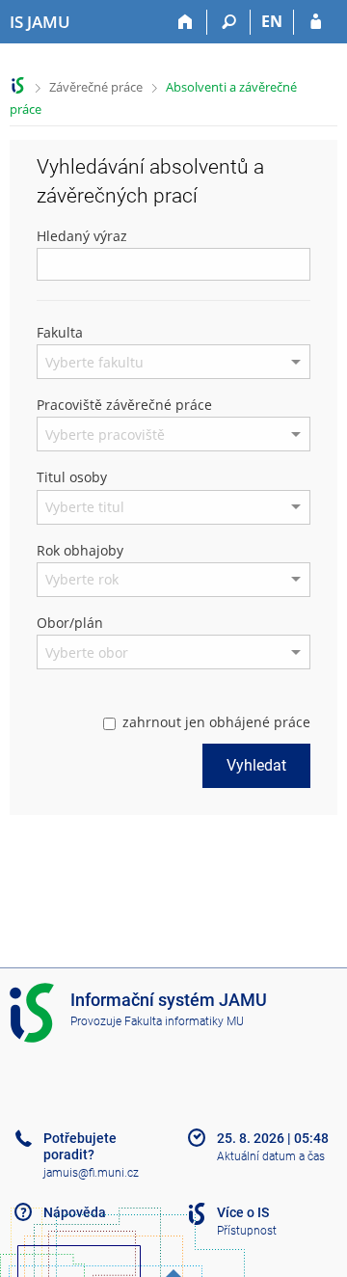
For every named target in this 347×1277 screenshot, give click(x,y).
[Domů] (185, 22)
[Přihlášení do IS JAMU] (315, 22)
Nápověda (74, 1212)
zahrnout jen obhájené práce (216, 722)
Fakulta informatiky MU (184, 1021)
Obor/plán (70, 622)
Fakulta (60, 332)
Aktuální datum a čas (271, 1156)
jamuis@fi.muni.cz (91, 1173)
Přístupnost (247, 1230)
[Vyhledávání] (229, 22)
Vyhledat (256, 765)
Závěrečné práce (96, 86)
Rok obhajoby (80, 550)
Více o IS (243, 1212)
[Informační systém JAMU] (18, 85)
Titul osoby (72, 477)
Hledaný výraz (82, 236)
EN (271, 21)
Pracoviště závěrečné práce (124, 404)
